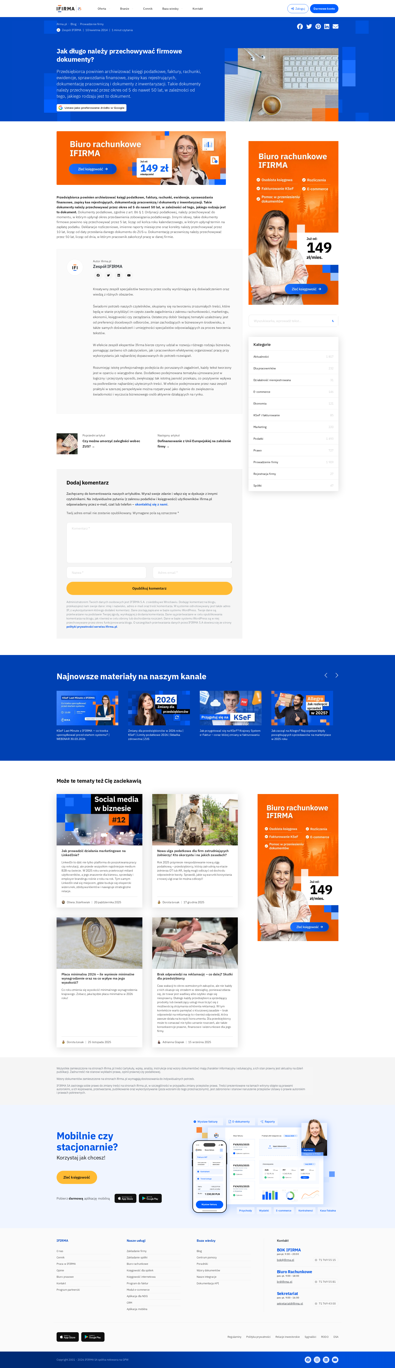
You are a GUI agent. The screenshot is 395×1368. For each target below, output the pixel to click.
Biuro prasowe (65, 1277)
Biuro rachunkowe (137, 1264)
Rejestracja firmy (264, 474)
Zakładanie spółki (137, 1257)
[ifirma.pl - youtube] (335, 1359)
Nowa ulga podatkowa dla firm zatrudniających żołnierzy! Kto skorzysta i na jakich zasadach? (193, 853)
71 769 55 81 (327, 1281)
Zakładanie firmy (137, 1251)
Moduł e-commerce (138, 1289)
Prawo (257, 450)
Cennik (61, 1257)
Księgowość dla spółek (140, 1270)
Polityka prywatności (258, 1337)
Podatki (258, 439)
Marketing (259, 427)
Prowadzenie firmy (265, 462)
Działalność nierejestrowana (272, 380)
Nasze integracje (206, 1277)
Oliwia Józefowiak (78, 902)
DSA (335, 1337)
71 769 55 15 (327, 1260)
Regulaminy (234, 1337)
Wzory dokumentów (208, 1270)
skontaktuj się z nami (151, 504)
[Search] (333, 321)
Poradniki (202, 1264)
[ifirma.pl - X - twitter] (317, 1359)
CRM (129, 1302)
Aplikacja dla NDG (137, 1296)
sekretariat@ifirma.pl (290, 1303)
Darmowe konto (324, 8)
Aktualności (261, 356)
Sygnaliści (310, 1337)
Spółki (257, 485)
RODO (324, 1337)
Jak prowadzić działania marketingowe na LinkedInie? (94, 853)
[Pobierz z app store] (125, 1198)
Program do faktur (138, 1283)
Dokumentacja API (208, 1283)
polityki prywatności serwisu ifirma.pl (91, 626)
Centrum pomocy (207, 1257)
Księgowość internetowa (141, 1277)
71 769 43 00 (327, 1303)
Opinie (60, 1270)
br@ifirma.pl (284, 1281)
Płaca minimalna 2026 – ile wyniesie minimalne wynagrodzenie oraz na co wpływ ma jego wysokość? (98, 978)
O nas (60, 1251)
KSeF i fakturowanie (266, 415)
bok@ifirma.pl (285, 1260)
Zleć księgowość (76, 1177)
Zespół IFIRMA (71, 30)
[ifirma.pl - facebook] (308, 1359)
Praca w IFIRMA (66, 1264)
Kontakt (61, 1283)
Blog (199, 1251)
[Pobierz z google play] (150, 1198)
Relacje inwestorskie (287, 1337)
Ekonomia (259, 403)
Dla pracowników (264, 368)
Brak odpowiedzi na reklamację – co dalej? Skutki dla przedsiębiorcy (195, 976)
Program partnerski (68, 1289)
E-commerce (261, 392)
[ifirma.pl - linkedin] (326, 1359)
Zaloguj (300, 8)
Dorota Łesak (171, 902)
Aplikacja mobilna (137, 1309)
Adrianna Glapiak (173, 1042)
